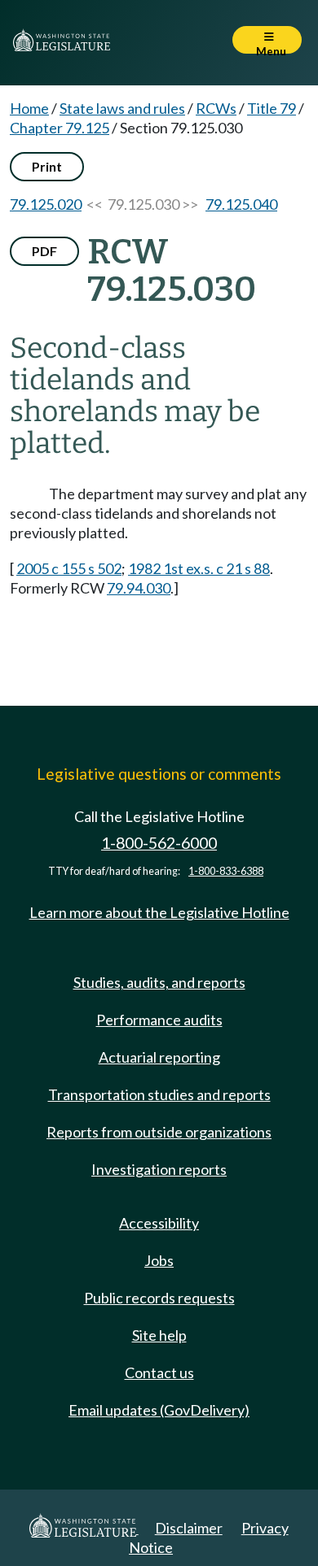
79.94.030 (138, 588)
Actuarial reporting (159, 1057)
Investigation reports (159, 1169)
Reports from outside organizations (159, 1132)
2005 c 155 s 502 (68, 568)
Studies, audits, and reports (159, 982)
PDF (44, 251)
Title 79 (271, 108)
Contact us (159, 1372)
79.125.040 (241, 204)
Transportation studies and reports (159, 1094)
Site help (159, 1335)
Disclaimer (189, 1528)
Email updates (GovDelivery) (159, 1410)
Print (47, 166)
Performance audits (159, 1020)
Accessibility (159, 1223)
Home (29, 108)
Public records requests (159, 1298)
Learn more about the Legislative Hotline (159, 912)
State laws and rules (122, 108)
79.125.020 (46, 204)
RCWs (216, 108)
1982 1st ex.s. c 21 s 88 (199, 568)
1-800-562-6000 (159, 842)
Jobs (159, 1260)
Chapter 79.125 (59, 128)
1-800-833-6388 (225, 871)
